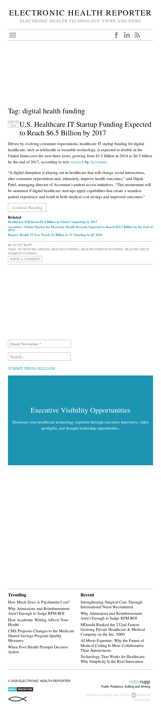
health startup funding (102, 249)
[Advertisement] (80, 76)
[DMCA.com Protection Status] (20, 690)
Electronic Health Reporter (80, 12)
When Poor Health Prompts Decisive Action (38, 649)
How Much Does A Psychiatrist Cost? (39, 602)
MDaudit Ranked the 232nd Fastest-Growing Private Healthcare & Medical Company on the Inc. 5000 (112, 629)
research (77, 161)
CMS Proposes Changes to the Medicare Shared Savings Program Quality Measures (41, 635)
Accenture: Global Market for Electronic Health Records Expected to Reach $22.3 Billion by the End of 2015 (80, 228)
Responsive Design (99, 695)
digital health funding (58, 249)
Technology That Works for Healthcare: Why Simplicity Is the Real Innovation (112, 659)
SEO (122, 695)
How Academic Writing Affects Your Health (38, 622)
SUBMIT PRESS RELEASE (32, 368)
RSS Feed (137, 35)
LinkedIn (126, 35)
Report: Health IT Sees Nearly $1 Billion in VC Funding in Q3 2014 (55, 234)
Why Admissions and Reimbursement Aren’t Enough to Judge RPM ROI (38, 611)
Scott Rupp (22, 245)
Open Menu (12, 35)
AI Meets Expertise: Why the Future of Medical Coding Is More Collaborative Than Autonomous (112, 645)
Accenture (98, 161)
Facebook (116, 35)
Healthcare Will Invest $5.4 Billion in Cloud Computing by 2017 (52, 221)
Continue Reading (27, 207)
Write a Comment (25, 259)
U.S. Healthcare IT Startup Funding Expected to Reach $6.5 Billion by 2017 (85, 128)
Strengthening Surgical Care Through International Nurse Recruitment (111, 604)
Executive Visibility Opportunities (80, 410)
